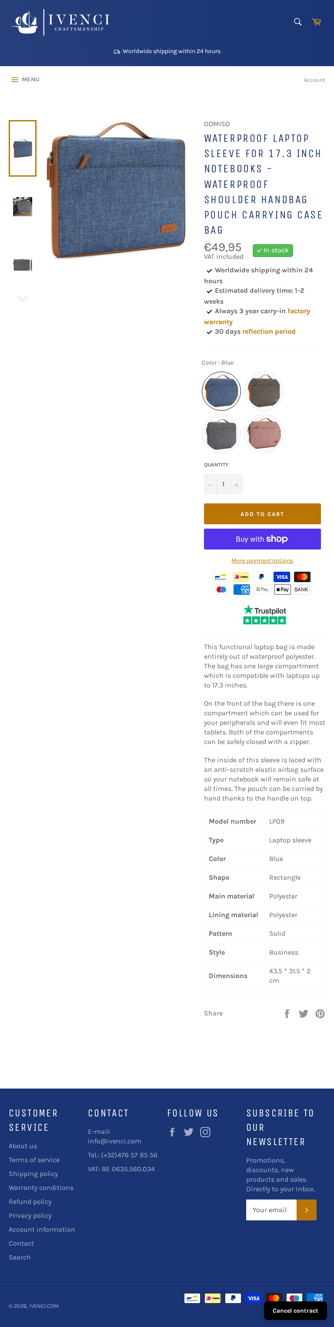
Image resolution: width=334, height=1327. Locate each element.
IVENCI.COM (44, 1306)
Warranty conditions (41, 1187)
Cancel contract (295, 1310)
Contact (21, 1243)
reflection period (269, 331)
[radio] (221, 391)
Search (20, 1257)
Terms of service (34, 1160)
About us (23, 1146)
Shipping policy (33, 1174)
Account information (42, 1229)
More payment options (262, 560)
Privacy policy (30, 1215)
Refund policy (30, 1201)
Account (314, 80)
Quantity (216, 465)
